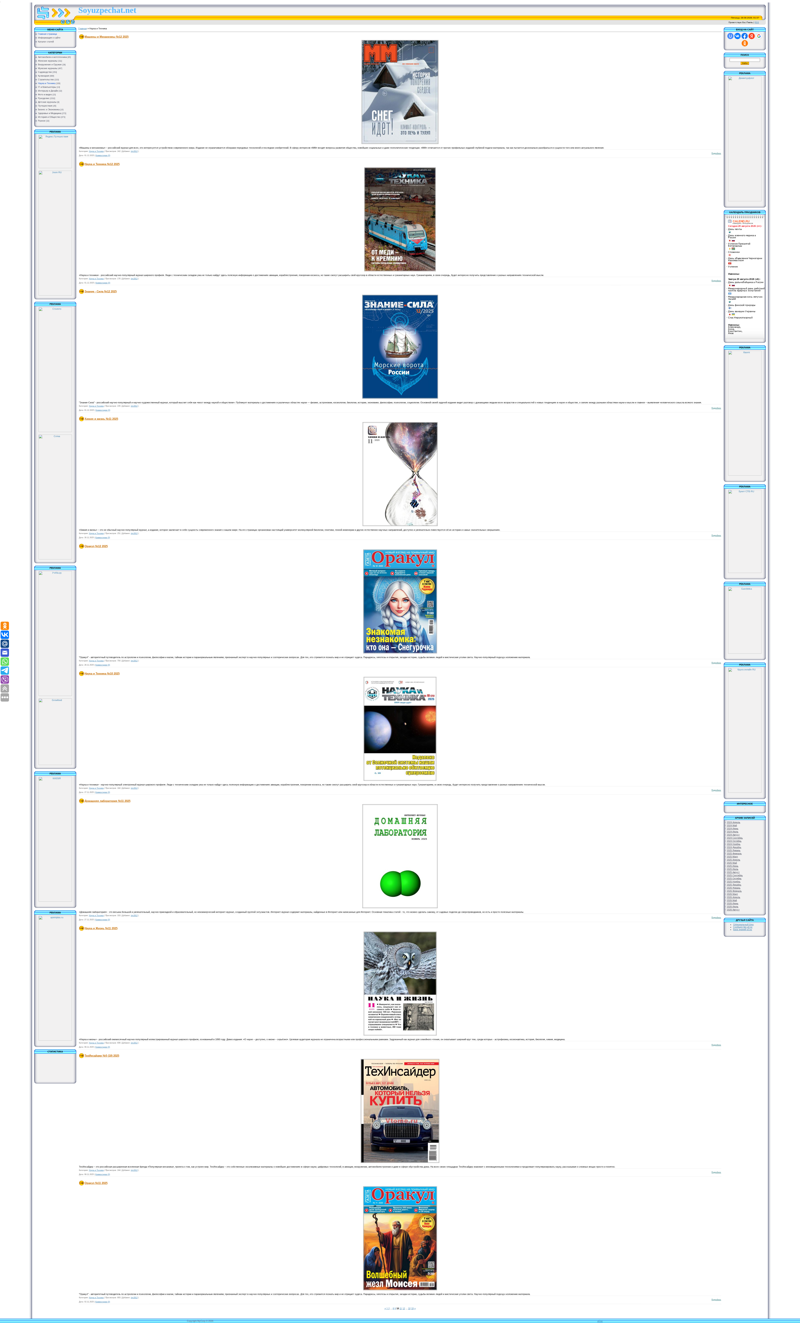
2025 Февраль (734, 853)
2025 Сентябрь (735, 875)
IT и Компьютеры (47, 87)
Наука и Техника (46, 83)
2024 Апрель (733, 822)
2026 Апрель (733, 897)
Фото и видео (45, 94)
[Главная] (63, 24)
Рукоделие (43, 98)
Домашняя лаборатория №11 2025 (107, 800)
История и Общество (49, 117)
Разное (41, 120)
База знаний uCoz (742, 929)
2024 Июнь (732, 828)
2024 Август (733, 835)
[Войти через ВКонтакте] (737, 36)
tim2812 (134, 151)
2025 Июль (732, 869)
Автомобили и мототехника (52, 57)
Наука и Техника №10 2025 (102, 673)
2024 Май (732, 825)
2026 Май (732, 900)
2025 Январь (733, 850)
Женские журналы (47, 61)
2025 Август (733, 872)
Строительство (46, 79)
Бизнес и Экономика (49, 109)
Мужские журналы (47, 68)
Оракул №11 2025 (96, 1183)
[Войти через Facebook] (744, 36)
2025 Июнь (732, 866)
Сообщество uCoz (742, 927)
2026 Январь (733, 888)
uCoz (600, 1321)
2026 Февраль (734, 891)
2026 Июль (732, 906)
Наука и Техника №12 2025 (102, 164)
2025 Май (732, 863)
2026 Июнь (732, 903)
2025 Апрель (733, 859)
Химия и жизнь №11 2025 (101, 418)
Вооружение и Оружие (50, 64)
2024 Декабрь (734, 847)
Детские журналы (47, 102)
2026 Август (733, 909)
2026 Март (732, 894)
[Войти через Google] (759, 36)
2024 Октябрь (734, 841)
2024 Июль (732, 831)
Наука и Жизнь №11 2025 (101, 928)
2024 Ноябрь (733, 844)
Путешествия (45, 105)
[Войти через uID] (730, 36)
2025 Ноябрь (733, 881)
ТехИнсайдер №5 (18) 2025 (102, 1055)
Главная (82, 28)
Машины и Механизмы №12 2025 (107, 36)
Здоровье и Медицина (49, 113)
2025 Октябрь (734, 878)
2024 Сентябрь (735, 838)
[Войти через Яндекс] (752, 36)
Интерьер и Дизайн (48, 90)
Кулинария (43, 76)
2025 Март (732, 856)
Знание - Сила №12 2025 (101, 291)
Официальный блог (743, 924)
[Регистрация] (68, 24)
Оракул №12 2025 (96, 546)
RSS (757, 22)
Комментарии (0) (103, 155)
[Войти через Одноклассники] (745, 43)
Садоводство (45, 72)
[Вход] (73, 24)
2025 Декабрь (734, 884)
